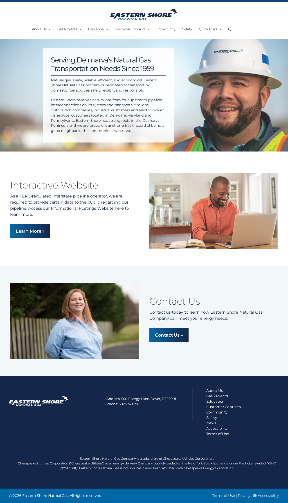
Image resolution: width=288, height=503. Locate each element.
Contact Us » (169, 335)
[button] (229, 29)
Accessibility (268, 496)
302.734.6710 (129, 404)
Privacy (244, 496)
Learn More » (30, 231)
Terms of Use (223, 496)
